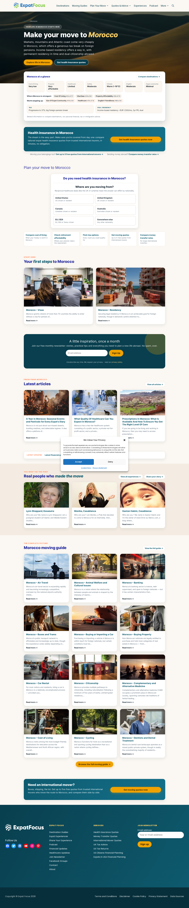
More (163, 5)
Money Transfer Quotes (105, 836)
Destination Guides (58, 832)
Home (26, 21)
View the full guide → (154, 548)
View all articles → (155, 384)
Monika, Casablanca (85, 511)
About (52, 869)
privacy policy (117, 362)
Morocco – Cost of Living (39, 738)
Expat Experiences (58, 836)
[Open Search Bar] (172, 6)
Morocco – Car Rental (37, 683)
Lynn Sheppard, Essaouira (40, 511)
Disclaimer (124, 896)
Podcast (154, 5)
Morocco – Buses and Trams (41, 634)
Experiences (140, 5)
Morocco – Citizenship (86, 683)
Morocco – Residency (109, 310)
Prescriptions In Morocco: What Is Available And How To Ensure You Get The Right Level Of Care (142, 422)
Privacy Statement (100, 468)
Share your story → (154, 477)
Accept (78, 461)
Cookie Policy (86, 468)
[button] (124, 440)
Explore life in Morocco (38, 62)
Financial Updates (58, 848)
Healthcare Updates (59, 852)
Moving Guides (79, 5)
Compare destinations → (149, 76)
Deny (110, 461)
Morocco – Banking (132, 582)
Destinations (62, 5)
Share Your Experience (60, 840)
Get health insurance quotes (71, 62)
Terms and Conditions (106, 896)
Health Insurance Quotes (106, 832)
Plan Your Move (98, 5)
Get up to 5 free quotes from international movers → (79, 154)
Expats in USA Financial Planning (109, 856)
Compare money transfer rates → (144, 154)
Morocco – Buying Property (136, 634)
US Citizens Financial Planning (108, 852)
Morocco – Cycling (84, 738)
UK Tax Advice (100, 844)
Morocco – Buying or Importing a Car (93, 634)
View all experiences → (131, 477)
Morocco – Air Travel (37, 582)
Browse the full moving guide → (94, 764)
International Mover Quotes (107, 840)
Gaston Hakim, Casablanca (136, 511)
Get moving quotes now (136, 789)
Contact (53, 865)
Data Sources (177, 896)
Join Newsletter (57, 856)
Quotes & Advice (119, 5)
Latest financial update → (56, 455)
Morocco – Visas (35, 310)
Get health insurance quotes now (135, 139)
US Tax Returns (101, 848)
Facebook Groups (58, 861)
